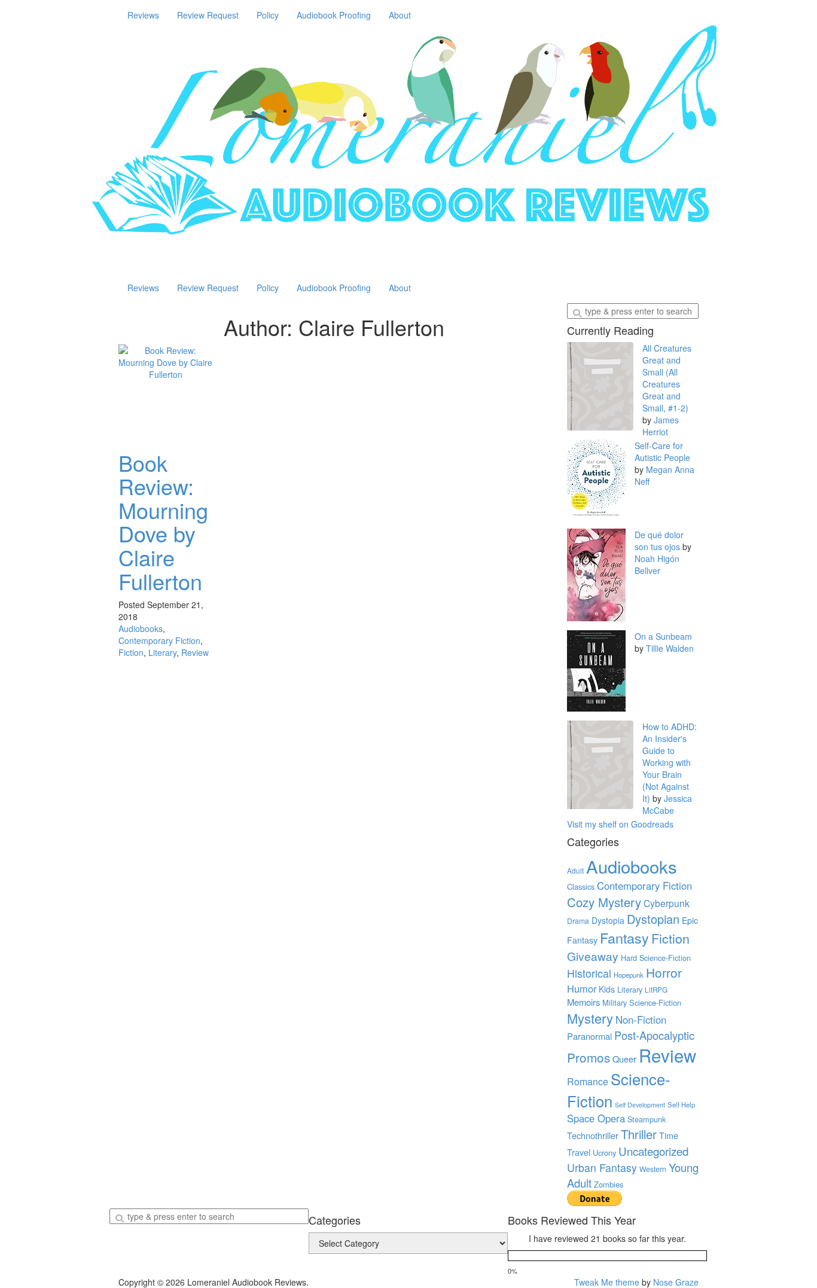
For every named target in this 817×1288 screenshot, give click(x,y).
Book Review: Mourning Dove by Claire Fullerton (163, 521)
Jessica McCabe (667, 804)
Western (652, 1169)
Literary (162, 652)
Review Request (208, 15)
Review (195, 652)
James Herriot (660, 426)
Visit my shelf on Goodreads (620, 824)
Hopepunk (629, 974)
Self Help (681, 1104)
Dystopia (608, 920)
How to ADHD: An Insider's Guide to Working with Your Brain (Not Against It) (669, 762)
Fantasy (624, 937)
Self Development (640, 1104)
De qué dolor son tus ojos (659, 541)
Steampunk (646, 1119)
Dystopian (653, 918)
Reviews (143, 15)
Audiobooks (140, 628)
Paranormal (589, 1036)
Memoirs (583, 1002)
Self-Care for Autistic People (662, 451)
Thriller (639, 1134)
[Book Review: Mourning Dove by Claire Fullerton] (165, 391)
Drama (578, 920)
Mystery (590, 1018)
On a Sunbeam (663, 636)
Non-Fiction (640, 1019)
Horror (664, 972)
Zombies (608, 1184)
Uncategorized (653, 1151)
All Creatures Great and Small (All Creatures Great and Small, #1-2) (666, 378)
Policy (268, 15)
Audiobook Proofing (334, 15)
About (400, 15)
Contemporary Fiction (159, 640)
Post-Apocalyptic (654, 1035)
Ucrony (604, 1152)
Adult (575, 870)
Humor (581, 988)
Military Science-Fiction (641, 1002)
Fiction (131, 652)
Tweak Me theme (606, 1282)
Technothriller (592, 1135)
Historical (589, 973)
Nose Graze (676, 1282)
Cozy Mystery (604, 902)
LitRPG (656, 989)
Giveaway (592, 956)
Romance (587, 1081)
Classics (581, 886)
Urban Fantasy (602, 1167)
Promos (588, 1057)
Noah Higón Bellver (657, 564)
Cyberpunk (667, 902)
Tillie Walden (670, 648)
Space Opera (596, 1118)
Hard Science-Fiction (656, 958)
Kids (607, 989)
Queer (624, 1058)
